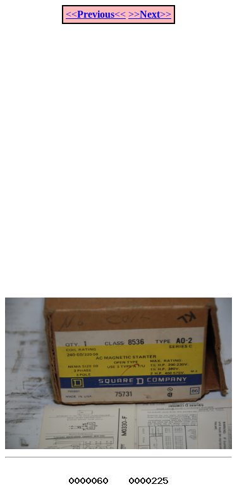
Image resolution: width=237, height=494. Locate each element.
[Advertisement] (118, 153)
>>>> (149, 14)
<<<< (96, 14)
